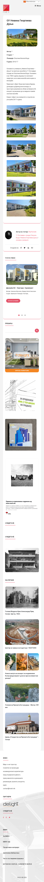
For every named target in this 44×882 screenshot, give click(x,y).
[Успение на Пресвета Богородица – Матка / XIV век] (22, 693)
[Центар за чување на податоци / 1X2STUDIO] (22, 632)
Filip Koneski (32, 232)
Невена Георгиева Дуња (29, 238)
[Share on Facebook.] (21, 247)
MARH (19, 877)
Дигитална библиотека (11, 853)
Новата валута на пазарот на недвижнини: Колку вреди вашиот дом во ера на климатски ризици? (21, 676)
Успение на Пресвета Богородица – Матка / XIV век (22, 706)
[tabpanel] (22, 287)
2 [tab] (22, 315)
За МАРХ (6, 836)
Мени (39, 6)
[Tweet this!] (24, 247)
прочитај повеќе (13, 300)
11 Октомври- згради (23, 235)
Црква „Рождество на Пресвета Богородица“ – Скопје (22, 738)
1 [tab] (19, 315)
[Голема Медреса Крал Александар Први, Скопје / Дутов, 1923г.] (22, 597)
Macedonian (30, 1)
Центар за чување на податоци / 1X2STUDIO (20, 648)
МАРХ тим (6, 842)
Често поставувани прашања (13, 858)
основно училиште (22, 240)
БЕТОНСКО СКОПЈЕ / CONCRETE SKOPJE (17, 864)
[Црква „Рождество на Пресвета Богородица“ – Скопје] (22, 723)
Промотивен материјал (11, 847)
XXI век (33, 31)
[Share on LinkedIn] (28, 247)
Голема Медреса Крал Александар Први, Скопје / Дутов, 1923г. (19, 613)
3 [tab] (25, 315)
